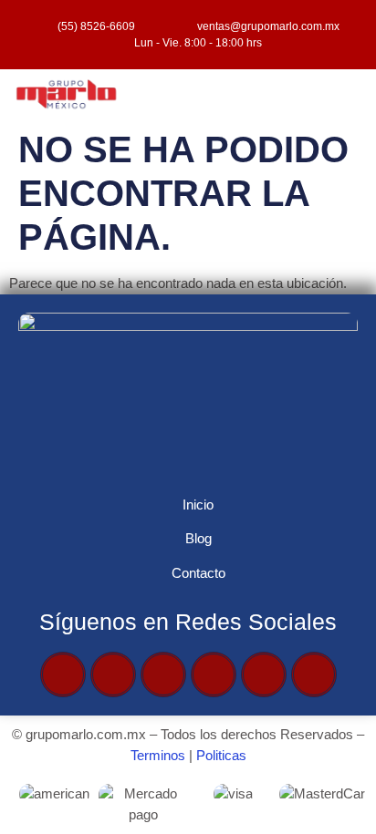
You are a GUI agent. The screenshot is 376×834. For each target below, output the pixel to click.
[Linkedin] (314, 674)
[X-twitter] (113, 674)
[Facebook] (63, 674)
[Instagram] (213, 674)
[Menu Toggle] (234, 95)
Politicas (221, 755)
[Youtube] (163, 674)
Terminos (158, 755)
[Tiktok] (264, 674)
